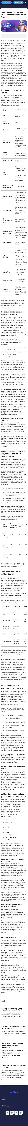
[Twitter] (16, 1113)
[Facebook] (12, 1113)
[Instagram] (21, 1113)
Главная (4, 1099)
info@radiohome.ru (7, 1107)
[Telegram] (7, 1113)
